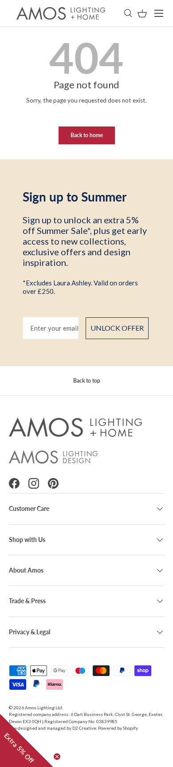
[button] (142, 13)
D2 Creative (84, 728)
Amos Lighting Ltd (43, 707)
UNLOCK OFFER (117, 328)
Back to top (86, 380)
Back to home (87, 135)
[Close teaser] (57, 756)
